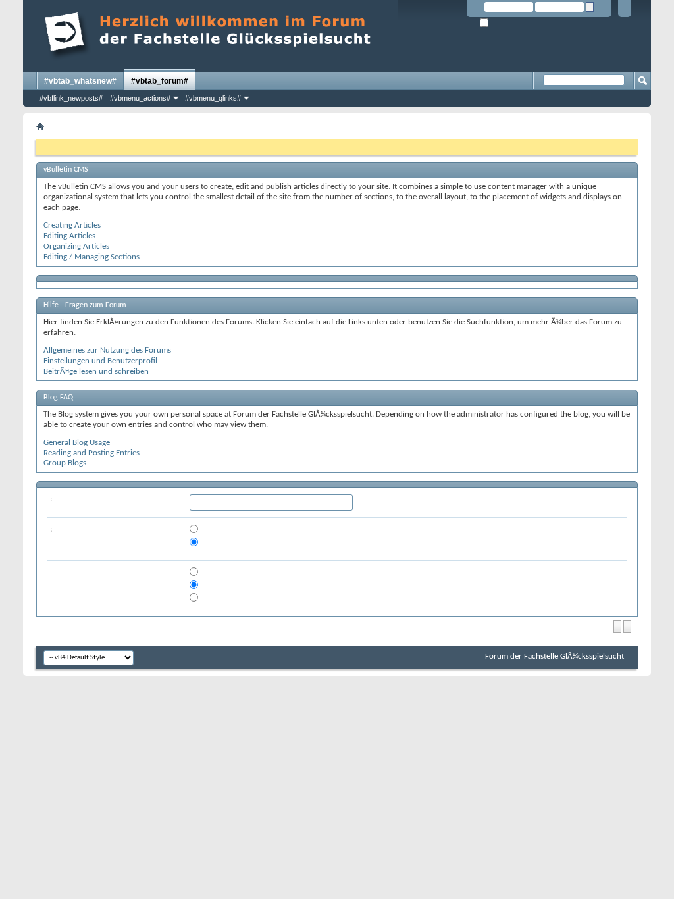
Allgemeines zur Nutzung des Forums (107, 350)
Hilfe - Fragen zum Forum (84, 305)
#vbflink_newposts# (71, 98)
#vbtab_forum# (159, 81)
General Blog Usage (76, 442)
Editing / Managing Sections (91, 257)
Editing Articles (69, 236)
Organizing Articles (76, 246)
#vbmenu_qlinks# (213, 98)
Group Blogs (64, 463)
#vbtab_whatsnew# (80, 81)
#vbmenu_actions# (140, 98)
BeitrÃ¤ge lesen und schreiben (96, 371)
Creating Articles (72, 225)
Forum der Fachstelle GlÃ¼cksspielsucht (554, 656)
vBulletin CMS (65, 170)
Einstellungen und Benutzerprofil (100, 361)
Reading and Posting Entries (91, 453)
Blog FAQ (58, 397)
